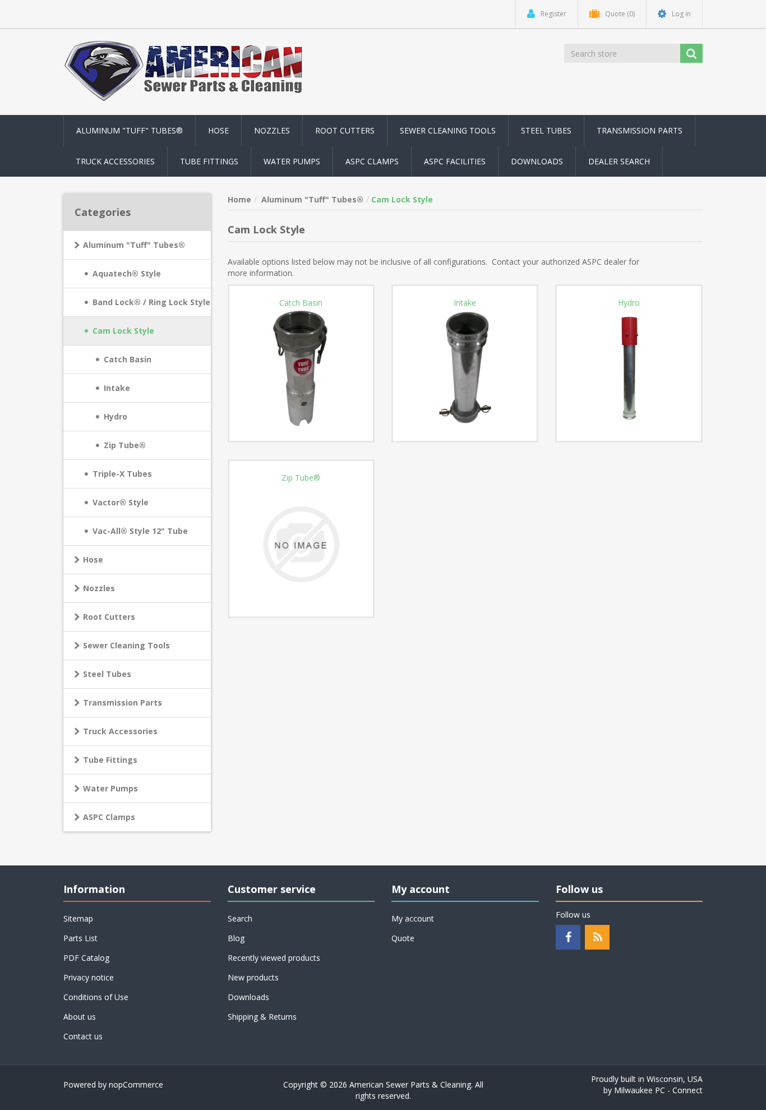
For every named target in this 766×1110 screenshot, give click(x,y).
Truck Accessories (120, 731)
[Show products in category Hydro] (628, 369)
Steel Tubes (107, 674)
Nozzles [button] (272, 130)
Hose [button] (218, 130)
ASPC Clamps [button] (372, 161)
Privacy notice (88, 977)
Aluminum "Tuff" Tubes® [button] (129, 130)
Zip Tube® (125, 445)
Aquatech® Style (127, 273)
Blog (236, 938)
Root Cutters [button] (345, 130)
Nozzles (99, 588)
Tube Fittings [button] (209, 161)
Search (240, 918)
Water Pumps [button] (292, 161)
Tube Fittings (110, 759)
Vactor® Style (121, 502)
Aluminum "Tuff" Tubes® (134, 244)
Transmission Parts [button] (639, 130)
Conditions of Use (95, 997)
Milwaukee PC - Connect (658, 1090)
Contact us (83, 1036)
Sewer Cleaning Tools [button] (448, 130)
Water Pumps (110, 788)
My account (412, 918)
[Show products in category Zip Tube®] (301, 544)
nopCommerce (136, 1084)
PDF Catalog (86, 957)
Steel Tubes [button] (546, 130)
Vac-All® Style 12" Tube (140, 531)
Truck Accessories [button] (115, 161)
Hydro (115, 416)
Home (239, 199)
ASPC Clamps (109, 817)
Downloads (537, 161)
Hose (93, 559)
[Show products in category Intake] (465, 369)
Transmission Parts (122, 702)
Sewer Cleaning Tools (126, 645)
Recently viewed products (274, 957)
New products (253, 977)
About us (79, 1016)
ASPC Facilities (455, 161)
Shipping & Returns (262, 1016)
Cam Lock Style (123, 330)
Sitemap (78, 918)
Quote (402, 938)
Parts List (80, 938)
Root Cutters (109, 616)
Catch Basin (127, 359)
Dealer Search (619, 161)
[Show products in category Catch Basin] (301, 369)
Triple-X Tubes (122, 473)
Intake (117, 388)
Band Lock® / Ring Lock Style (151, 302)
